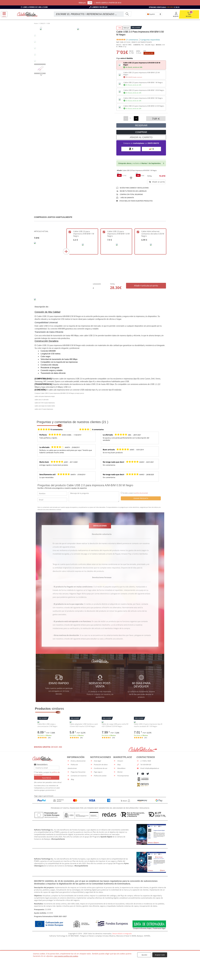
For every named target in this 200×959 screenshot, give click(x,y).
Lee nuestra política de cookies (66, 956)
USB (48, 23)
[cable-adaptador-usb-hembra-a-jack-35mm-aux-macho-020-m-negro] (84, 722)
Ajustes (144, 955)
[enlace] (151, 834)
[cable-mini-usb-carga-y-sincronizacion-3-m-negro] (52, 722)
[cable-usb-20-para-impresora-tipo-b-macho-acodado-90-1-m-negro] (148, 722)
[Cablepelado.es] (27, 14)
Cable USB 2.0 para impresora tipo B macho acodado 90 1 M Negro (148, 725)
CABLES (42, 23)
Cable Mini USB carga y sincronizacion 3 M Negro (47, 725)
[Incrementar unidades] (136, 118)
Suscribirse (46, 778)
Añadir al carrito (158, 182)
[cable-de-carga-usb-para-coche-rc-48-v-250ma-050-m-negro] (116, 722)
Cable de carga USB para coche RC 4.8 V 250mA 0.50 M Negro (115, 725)
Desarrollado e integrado (122, 933)
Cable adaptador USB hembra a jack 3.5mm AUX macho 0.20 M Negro (84, 725)
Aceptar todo (160, 955)
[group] (41, 69)
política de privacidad (141, 493)
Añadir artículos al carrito (146, 285)
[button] (41, 75)
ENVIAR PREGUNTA (141, 498)
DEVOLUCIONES (100, 526)
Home (36, 23)
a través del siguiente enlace (64, 547)
